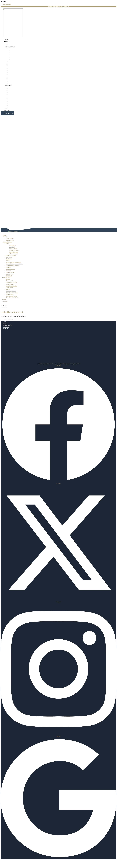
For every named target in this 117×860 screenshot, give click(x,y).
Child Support (11, 96)
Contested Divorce (13, 88)
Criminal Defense (10, 46)
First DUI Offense (15, 54)
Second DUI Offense (14, 250)
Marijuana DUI (14, 50)
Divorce (8, 279)
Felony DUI (13, 52)
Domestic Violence (12, 61)
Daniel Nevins (11, 43)
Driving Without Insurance (14, 72)
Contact (7, 110)
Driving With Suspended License (16, 70)
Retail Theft (11, 83)
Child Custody (11, 92)
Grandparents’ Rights (13, 105)
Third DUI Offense (15, 57)
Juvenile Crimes (12, 79)
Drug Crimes (11, 63)
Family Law (8, 85)
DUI (9, 48)
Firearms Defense (12, 76)
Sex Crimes (10, 65)
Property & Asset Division (14, 107)
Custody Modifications (13, 94)
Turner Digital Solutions (73, 363)
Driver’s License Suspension (15, 68)
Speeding (10, 77)
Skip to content (7, 4)
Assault (10, 66)
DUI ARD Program (15, 59)
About (7, 41)
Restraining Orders (13, 99)
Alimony (8, 289)
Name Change (11, 103)
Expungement (11, 81)
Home (6, 39)
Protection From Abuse (14, 101)
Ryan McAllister (12, 45)
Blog (6, 108)
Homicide (10, 74)
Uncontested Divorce (13, 90)
